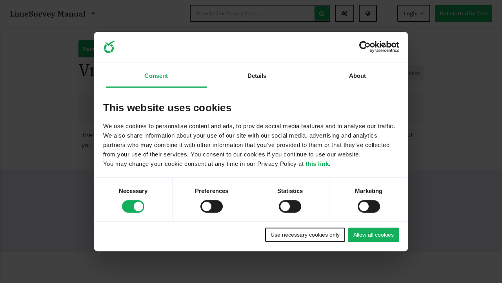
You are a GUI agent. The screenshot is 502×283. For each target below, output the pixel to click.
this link (317, 163)
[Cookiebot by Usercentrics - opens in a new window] (365, 47)
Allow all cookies (373, 235)
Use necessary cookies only (305, 235)
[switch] (211, 206)
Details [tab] (257, 76)
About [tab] (357, 76)
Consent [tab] (156, 76)
